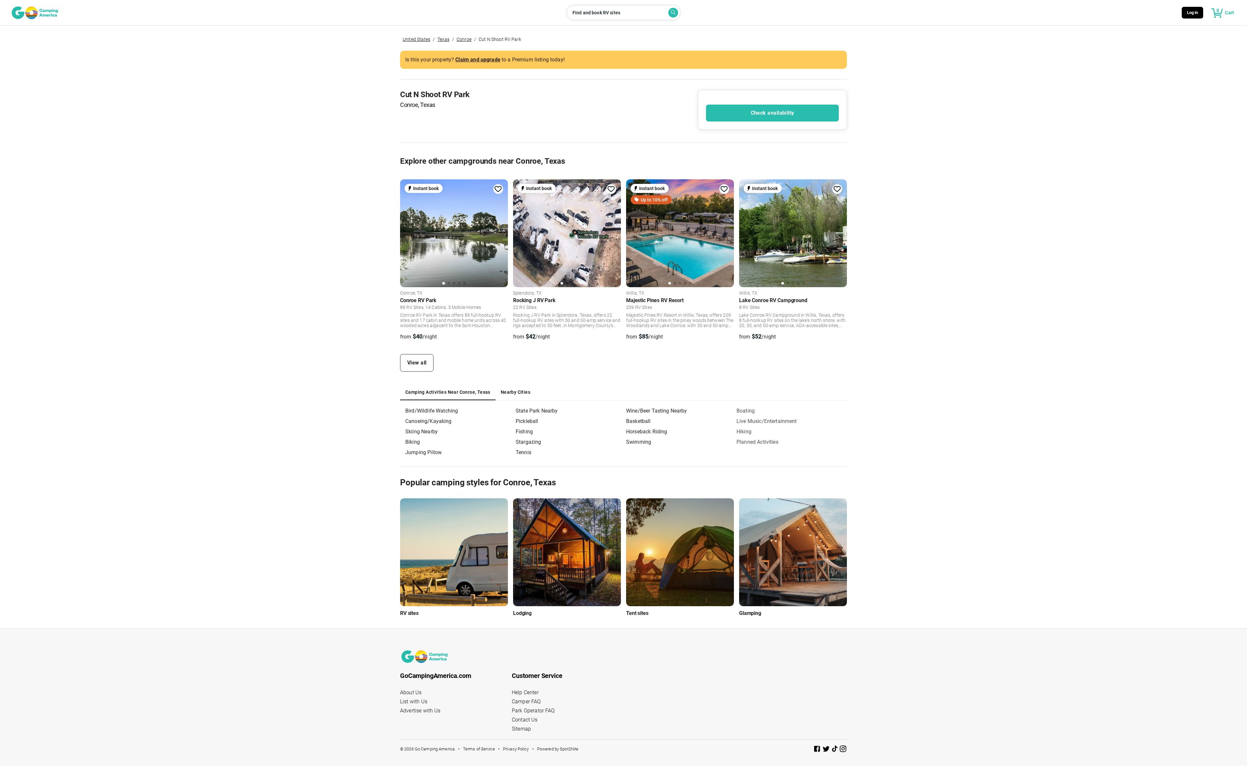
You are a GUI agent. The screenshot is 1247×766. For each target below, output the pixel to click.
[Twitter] (826, 750)
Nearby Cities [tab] (515, 392)
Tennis (523, 452)
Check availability (772, 113)
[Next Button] (500, 232)
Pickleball (527, 421)
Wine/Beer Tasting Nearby (656, 411)
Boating (746, 411)
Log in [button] (1192, 12)
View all (417, 363)
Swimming (638, 442)
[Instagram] (843, 750)
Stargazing (528, 442)
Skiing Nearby (421, 431)
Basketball (638, 421)
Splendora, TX (527, 293)
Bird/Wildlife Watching (431, 411)
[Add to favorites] (498, 189)
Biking (412, 442)
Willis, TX (635, 293)
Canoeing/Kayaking (428, 421)
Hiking (744, 431)
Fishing (524, 431)
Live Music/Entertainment (767, 421)
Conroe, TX (411, 293)
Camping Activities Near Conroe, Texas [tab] (447, 392)
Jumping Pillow (423, 452)
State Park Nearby (537, 411)
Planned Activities (757, 442)
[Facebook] (817, 750)
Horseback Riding (646, 431)
